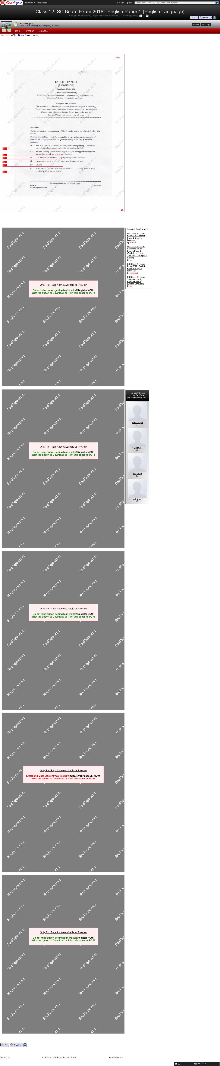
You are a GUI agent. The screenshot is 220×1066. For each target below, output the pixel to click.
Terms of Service (69, 1057)
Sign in (120, 3)
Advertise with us (116, 1057)
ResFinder (42, 3)
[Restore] (176, 1064)
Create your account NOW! (85, 776)
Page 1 (117, 57)
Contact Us (4, 1057)
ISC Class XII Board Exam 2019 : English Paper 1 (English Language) (136, 236)
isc (37, 35)
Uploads (43, 31)
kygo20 (12, 35)
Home (3, 35)
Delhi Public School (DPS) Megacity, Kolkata (39, 26)
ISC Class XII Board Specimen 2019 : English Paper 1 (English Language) (136, 280)
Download (207, 18)
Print (196, 18)
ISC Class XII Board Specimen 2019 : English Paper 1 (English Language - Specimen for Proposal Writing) (137, 252)
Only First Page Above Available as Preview (63, 285)
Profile (17, 31)
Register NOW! (85, 290)
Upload (129, 3)
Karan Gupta (26, 23)
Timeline (29, 31)
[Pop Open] (179, 1064)
